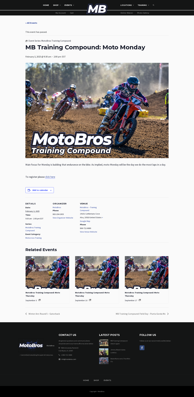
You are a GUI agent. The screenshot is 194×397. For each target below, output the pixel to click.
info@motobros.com (68, 359)
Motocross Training (33, 238)
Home (86, 380)
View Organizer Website (63, 217)
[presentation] (47, 272)
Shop (96, 380)
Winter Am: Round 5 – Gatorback (44, 313)
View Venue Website (88, 231)
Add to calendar (40, 190)
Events (107, 380)
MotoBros (57, 207)
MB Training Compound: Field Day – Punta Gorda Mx (141, 313)
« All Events (31, 22)
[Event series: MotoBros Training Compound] (39, 300)
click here (50, 176)
